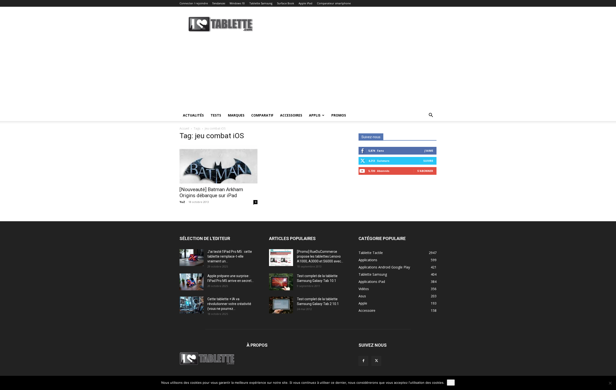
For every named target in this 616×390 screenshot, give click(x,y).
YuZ (182, 202)
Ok (451, 382)
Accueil (184, 128)
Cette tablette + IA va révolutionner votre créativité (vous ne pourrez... (229, 304)
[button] (430, 115)
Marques (236, 115)
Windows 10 (237, 3)
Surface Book (285, 3)
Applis (315, 115)
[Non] (610, 383)
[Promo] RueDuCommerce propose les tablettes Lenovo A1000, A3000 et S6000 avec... (320, 256)
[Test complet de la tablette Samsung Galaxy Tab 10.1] (281, 281)
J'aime (428, 150)
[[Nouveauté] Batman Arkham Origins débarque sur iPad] (218, 164)
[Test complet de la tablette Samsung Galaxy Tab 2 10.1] (281, 305)
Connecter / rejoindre (194, 3)
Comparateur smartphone (334, 3)
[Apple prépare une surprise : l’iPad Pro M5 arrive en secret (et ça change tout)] (192, 281)
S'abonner (425, 171)
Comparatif (262, 115)
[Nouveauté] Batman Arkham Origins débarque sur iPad (211, 192)
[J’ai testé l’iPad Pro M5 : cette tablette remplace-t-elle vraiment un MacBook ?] (192, 257)
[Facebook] (363, 361)
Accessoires (291, 115)
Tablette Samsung (260, 3)
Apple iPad (305, 3)
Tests (216, 115)
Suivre (428, 160)
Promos (338, 115)
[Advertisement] (308, 73)
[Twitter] (376, 361)
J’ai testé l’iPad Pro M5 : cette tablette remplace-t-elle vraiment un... (229, 256)
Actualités (193, 115)
